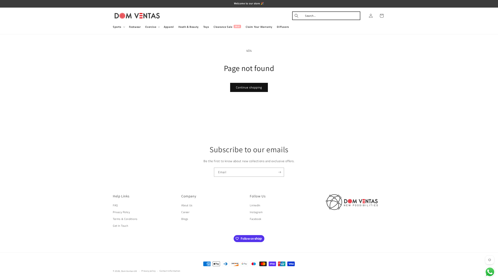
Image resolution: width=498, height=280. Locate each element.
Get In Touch (120, 226)
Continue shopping (249, 87)
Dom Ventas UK (129, 271)
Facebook (255, 219)
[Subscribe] (279, 172)
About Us (187, 205)
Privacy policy (148, 270)
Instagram (256, 212)
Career (185, 212)
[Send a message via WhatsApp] (490, 272)
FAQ (115, 205)
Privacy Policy (121, 212)
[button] (118, 27)
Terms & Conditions (125, 219)
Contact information (170, 270)
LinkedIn (255, 205)
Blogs (184, 219)
